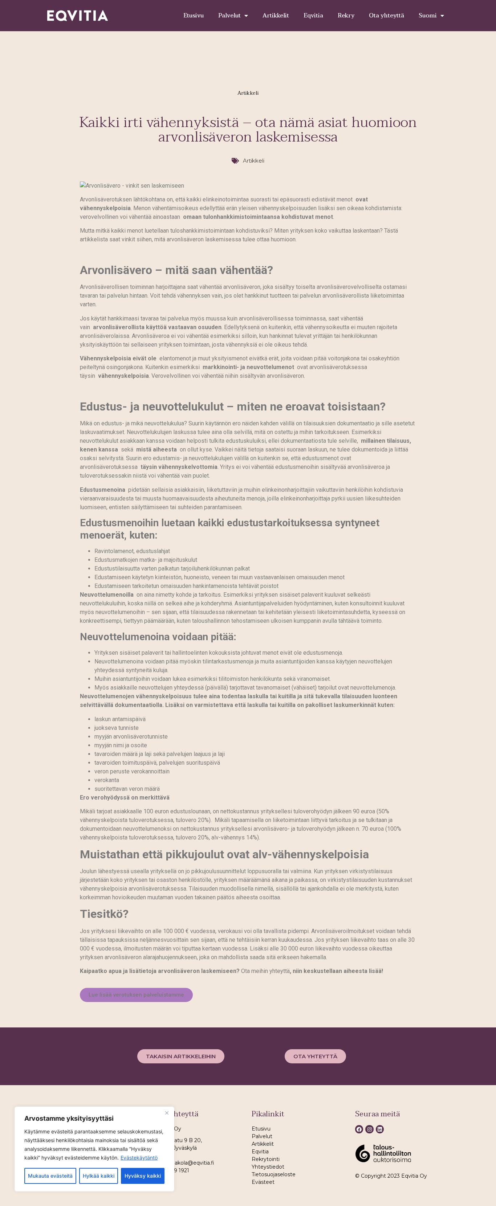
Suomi (428, 16)
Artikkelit (276, 16)
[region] (94, 1149)
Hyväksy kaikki (143, 1176)
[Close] (166, 1112)
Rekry (346, 16)
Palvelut (229, 16)
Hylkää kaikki (98, 1176)
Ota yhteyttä (386, 16)
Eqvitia (313, 16)
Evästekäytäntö (139, 1157)
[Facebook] (359, 1129)
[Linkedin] (380, 1129)
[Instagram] (369, 1129)
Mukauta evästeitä (50, 1176)
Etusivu (193, 16)
